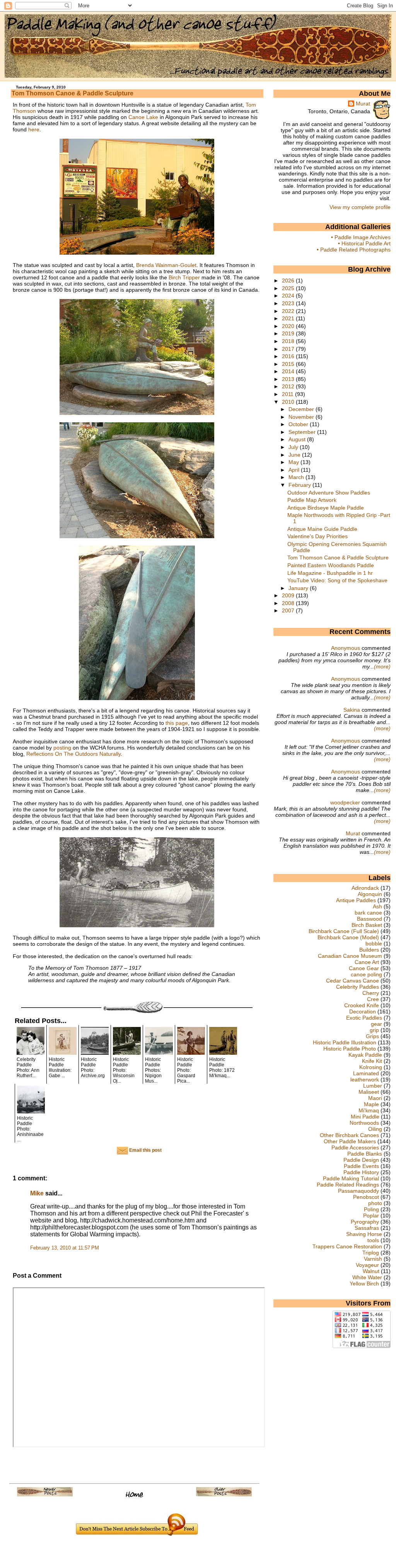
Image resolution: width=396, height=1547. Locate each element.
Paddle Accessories (355, 1147)
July (294, 447)
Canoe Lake (143, 117)
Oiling (375, 1129)
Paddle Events (361, 1166)
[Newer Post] (45, 1494)
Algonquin (370, 894)
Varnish (373, 1259)
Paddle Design (361, 1160)
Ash (377, 906)
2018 (289, 341)
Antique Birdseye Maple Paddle (325, 508)
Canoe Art (367, 962)
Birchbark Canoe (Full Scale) (344, 931)
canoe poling (366, 974)
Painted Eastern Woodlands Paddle (330, 565)
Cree (373, 999)
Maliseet (368, 1092)
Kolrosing (370, 1067)
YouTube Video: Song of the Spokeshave (337, 580)
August (297, 439)
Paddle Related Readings (348, 1185)
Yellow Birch (364, 1283)
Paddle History (361, 1172)
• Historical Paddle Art (364, 243)
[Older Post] (224, 1494)
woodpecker (345, 802)
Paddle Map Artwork (311, 500)
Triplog (370, 1253)
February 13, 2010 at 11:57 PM (64, 1248)
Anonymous (345, 648)
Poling (371, 1209)
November (302, 417)
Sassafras (367, 1228)
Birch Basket (367, 925)
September (302, 432)
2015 (289, 364)
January (299, 588)
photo (375, 1203)
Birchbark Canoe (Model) (348, 937)
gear (376, 1024)
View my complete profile (360, 207)
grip (374, 1030)
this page (177, 723)
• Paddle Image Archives (361, 237)
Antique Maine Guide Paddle (322, 529)
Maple (371, 1104)
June (295, 455)
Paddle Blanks (364, 1154)
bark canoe (368, 913)
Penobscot (366, 1197)
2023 (289, 303)
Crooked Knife (361, 1005)
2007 (289, 610)
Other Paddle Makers (350, 1141)
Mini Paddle (365, 1117)
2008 (289, 603)
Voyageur (367, 1265)
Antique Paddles (356, 900)
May (294, 462)
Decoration (362, 1011)
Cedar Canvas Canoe (352, 981)
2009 (289, 595)
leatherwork (364, 1079)
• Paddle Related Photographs (354, 249)
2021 (289, 318)
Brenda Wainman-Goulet (166, 265)
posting (62, 748)
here (33, 129)
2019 (289, 333)
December (302, 409)
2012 (289, 386)
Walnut (371, 1271)
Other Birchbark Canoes (349, 1135)
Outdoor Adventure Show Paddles (328, 493)
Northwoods (364, 1123)
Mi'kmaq (368, 1110)
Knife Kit (372, 1061)
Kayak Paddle (365, 1055)
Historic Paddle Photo (349, 1049)
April (294, 470)
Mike (37, 1193)
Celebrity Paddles (357, 987)
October (299, 424)
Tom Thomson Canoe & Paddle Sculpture (72, 93)
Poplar (371, 1215)
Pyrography (365, 1222)
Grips (372, 1036)
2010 (289, 402)
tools (373, 1240)
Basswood (369, 919)
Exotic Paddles (364, 1018)
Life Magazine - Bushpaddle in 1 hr (330, 573)
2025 (289, 288)
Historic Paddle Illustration (344, 1042)
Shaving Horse (364, 1234)
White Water (367, 1277)
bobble (373, 943)
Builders (369, 950)
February (300, 485)
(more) (382, 666)
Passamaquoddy (358, 1191)
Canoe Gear (364, 968)
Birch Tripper (184, 277)
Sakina (351, 710)
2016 (289, 356)
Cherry (370, 993)
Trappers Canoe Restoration (347, 1246)
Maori (375, 1098)
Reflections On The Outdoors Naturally (73, 754)
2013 (289, 379)
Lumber (372, 1086)
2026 (289, 280)
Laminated (366, 1073)
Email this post (145, 1150)
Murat (363, 103)
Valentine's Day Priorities (317, 536)
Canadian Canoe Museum (350, 956)
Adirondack (365, 888)
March (297, 477)
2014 (289, 371)
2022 (289, 311)
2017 (289, 349)
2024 (289, 295)
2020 (289, 326)
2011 (288, 394)
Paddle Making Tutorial (351, 1178)
